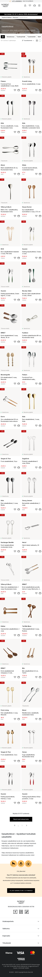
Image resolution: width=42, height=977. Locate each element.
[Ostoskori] (34, 5)
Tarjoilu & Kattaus (7, 17)
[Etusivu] (5, 5)
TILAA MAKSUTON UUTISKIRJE (21, 891)
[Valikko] (39, 5)
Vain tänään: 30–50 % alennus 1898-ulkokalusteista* (21, 14)
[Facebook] (15, 911)
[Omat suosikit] (30, 5)
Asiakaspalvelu (8, 921)
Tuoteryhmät (21, 37)
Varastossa (10, 37)
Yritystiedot (6, 943)
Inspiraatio (6, 936)
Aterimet (15, 17)
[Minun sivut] (25, 5)
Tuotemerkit (31, 37)
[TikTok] (26, 911)
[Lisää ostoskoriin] (18, 90)
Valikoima (6, 929)
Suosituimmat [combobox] (28, 40)
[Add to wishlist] (15, 90)
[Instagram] (21, 911)
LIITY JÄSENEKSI (17, 1)
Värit (39, 37)
